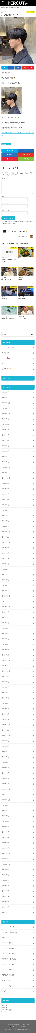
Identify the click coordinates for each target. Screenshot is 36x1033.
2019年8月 (5, 810)
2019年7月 (5, 816)
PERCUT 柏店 (7, 144)
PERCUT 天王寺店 (8, 964)
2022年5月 (5, 633)
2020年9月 (5, 741)
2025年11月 (6, 408)
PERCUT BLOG (17, 1029)
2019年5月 (5, 826)
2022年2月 (5, 649)
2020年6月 (5, 757)
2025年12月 (6, 403)
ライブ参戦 (5, 369)
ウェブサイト (5, 210)
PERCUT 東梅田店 (8, 975)
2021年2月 (5, 714)
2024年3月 (5, 515)
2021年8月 (5, 682)
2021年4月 (5, 703)
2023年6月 (5, 564)
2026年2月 (5, 392)
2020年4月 (5, 767)
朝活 (3, 363)
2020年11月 (6, 730)
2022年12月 (6, 596)
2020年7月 (5, 751)
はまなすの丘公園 (8, 347)
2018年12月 (6, 853)
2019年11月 (6, 794)
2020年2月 (5, 778)
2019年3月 (5, 837)
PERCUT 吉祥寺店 (8, 948)
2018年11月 (6, 859)
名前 (3, 196)
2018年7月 (5, 880)
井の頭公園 (5, 353)
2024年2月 (5, 521)
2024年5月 (5, 505)
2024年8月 (5, 489)
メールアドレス (6, 203)
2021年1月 (5, 719)
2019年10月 (6, 800)
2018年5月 (5, 891)
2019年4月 (5, 832)
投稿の (5, 1007)
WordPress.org (6, 1012)
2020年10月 (6, 735)
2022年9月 (5, 612)
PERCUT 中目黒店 (8, 937)
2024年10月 (6, 478)
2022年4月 (5, 639)
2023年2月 (5, 585)
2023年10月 (6, 542)
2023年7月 (5, 558)
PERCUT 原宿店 (7, 943)
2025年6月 (5, 435)
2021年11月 (6, 666)
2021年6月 (5, 692)
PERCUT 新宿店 (7, 970)
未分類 (4, 991)
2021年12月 (6, 660)
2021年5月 (5, 698)
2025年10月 (6, 413)
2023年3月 (5, 580)
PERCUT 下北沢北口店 (9, 927)
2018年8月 (5, 875)
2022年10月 (6, 606)
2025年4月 (5, 446)
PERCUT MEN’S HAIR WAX (18, 1026)
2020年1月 (5, 784)
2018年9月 (5, 869)
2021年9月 (5, 676)
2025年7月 (5, 430)
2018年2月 (5, 907)
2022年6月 (5, 628)
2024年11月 (6, 472)
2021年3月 (5, 708)
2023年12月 (6, 531)
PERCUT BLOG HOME (13, 1024)
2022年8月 (5, 617)
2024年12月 (6, 467)
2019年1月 (5, 848)
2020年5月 (5, 762)
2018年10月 (6, 864)
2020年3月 (5, 773)
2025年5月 (5, 440)
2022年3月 (5, 644)
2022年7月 (5, 623)
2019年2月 (5, 843)
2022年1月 (5, 655)
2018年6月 (5, 885)
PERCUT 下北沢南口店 (9, 932)
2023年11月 (6, 537)
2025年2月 (5, 456)
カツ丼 (4, 358)
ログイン (4, 1005)
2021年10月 (6, 671)
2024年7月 (5, 494)
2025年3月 (5, 451)
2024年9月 (5, 483)
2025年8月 (5, 424)
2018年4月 (5, 896)
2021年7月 (5, 687)
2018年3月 (5, 902)
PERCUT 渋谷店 (7, 986)
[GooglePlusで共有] (25, 67)
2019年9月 (5, 805)
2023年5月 (5, 569)
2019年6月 (5, 821)
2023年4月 (5, 574)
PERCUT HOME (25, 1024)
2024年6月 (5, 499)
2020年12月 (6, 725)
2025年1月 (5, 462)
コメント (4, 178)
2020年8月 (5, 746)
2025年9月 (5, 419)
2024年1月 (5, 526)
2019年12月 (6, 789)
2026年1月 (5, 397)
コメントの (6, 1009)
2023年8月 (5, 553)
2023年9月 (5, 548)
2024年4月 (5, 510)
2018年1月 (5, 912)
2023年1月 (5, 590)
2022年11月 (6, 601)
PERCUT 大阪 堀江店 (9, 959)
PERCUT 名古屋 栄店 (9, 953)
